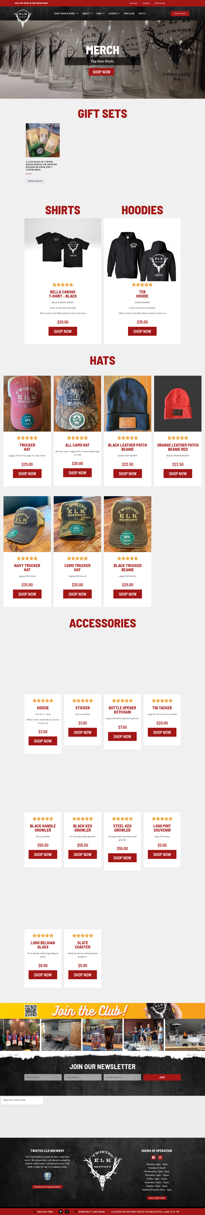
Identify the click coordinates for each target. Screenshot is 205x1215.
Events (113, 13)
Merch (142, 13)
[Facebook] (61, 1212)
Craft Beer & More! (64, 13)
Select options (35, 181)
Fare (99, 13)
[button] (2, 1034)
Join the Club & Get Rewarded (31, 3)
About (85, 13)
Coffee (146, 3)
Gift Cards (160, 3)
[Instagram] (67, 1212)
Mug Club (129, 13)
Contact (133, 3)
